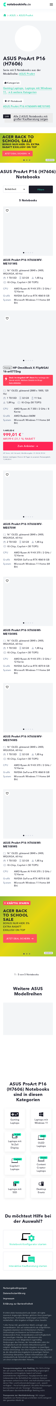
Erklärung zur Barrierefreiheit (18, 1303)
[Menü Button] (51, 4)
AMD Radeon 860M (24, 415)
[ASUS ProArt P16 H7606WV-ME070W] (28, 495)
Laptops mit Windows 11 (41, 1121)
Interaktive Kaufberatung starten (28, 1266)
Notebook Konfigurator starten (27, 1244)
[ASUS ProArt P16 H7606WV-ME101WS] (28, 231)
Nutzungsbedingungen (15, 1288)
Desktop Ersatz (41, 1191)
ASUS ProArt (26, 15)
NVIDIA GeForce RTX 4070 (28, 665)
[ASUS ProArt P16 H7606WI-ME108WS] (28, 814)
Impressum (8, 1298)
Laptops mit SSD (14, 1191)
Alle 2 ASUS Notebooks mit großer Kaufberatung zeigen (31, 118)
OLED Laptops (41, 1144)
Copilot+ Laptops (15, 1167)
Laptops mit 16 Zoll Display (14, 1144)
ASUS (12, 15)
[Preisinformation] (23, 434)
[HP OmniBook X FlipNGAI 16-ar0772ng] (28, 339)
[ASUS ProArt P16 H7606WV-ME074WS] (28, 707)
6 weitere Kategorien (24, 92)
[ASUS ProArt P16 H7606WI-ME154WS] (28, 601)
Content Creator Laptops (41, 1167)
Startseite (5, 15)
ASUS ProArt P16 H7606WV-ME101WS (26, 106)
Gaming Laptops (13, 88)
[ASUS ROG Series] (28, 1019)
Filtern (40, 189)
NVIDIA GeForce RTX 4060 (28, 295)
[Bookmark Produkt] (7, 210)
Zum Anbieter (15, 383)
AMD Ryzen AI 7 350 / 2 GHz (30, 408)
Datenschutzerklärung (14, 1293)
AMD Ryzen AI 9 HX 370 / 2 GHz (32, 288)
